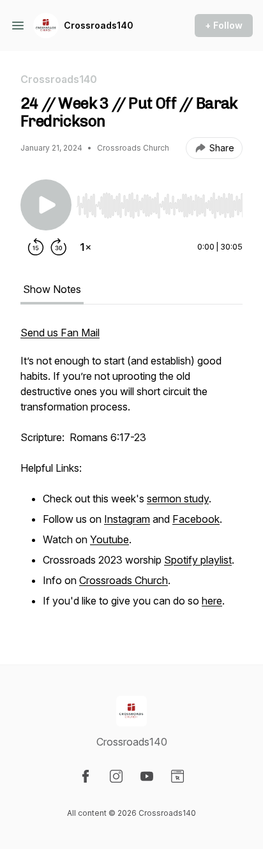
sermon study (178, 498)
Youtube (109, 539)
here (212, 600)
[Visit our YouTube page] (146, 776)
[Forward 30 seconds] (59, 247)
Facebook (196, 519)
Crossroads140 (98, 25)
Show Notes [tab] (52, 289)
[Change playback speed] (85, 247)
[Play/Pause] (45, 204)
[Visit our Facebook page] (85, 776)
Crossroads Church (123, 580)
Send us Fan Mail (60, 332)
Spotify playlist (198, 559)
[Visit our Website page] (177, 776)
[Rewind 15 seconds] (36, 247)
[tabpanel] (131, 474)
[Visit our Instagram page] (116, 776)
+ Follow (224, 25)
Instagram (127, 519)
